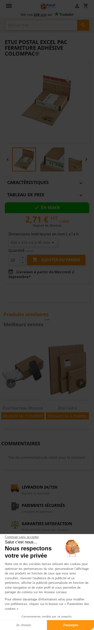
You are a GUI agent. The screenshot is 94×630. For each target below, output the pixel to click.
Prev (11, 383)
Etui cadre (67, 408)
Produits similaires (26, 314)
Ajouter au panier (56, 260)
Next (81, 383)
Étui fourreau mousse (23, 408)
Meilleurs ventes (23, 324)
